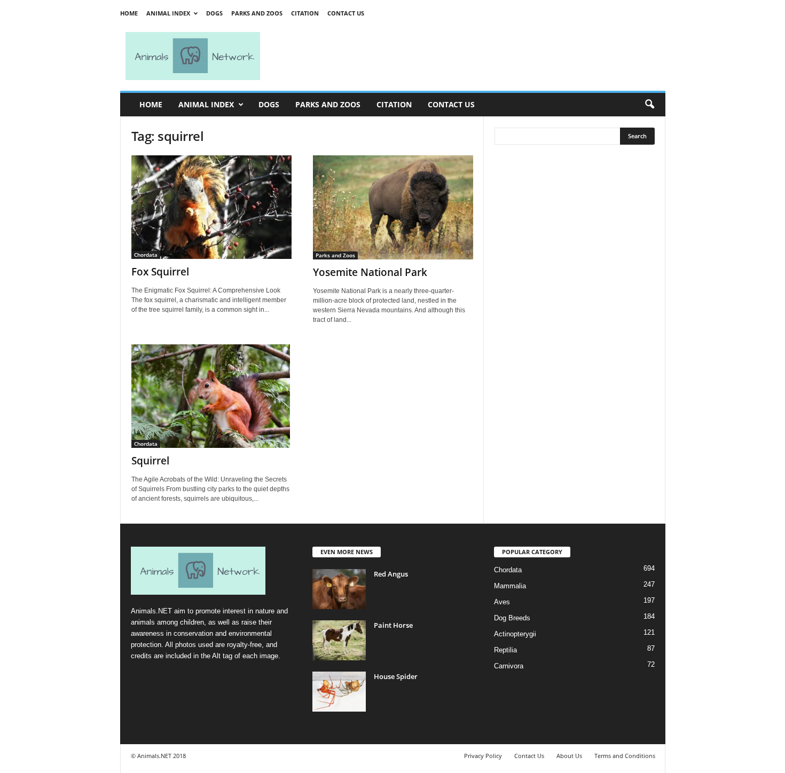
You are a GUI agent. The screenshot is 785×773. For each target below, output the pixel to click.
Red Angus (391, 574)
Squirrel (150, 461)
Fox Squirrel (160, 272)
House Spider (396, 676)
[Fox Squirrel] (211, 207)
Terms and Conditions (624, 756)
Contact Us (345, 13)
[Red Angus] (339, 589)
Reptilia (505, 650)
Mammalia (510, 586)
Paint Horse (393, 625)
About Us (569, 756)
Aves (502, 602)
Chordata (146, 254)
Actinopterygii (515, 634)
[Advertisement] (467, 56)
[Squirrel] (211, 396)
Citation (305, 13)
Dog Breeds (512, 618)
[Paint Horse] (339, 640)
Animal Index (168, 13)
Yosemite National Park (370, 272)
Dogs (214, 13)
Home (129, 13)
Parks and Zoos (256, 13)
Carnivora (508, 666)
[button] (649, 104)
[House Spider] (339, 692)
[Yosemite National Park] (393, 207)
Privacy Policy (483, 756)
